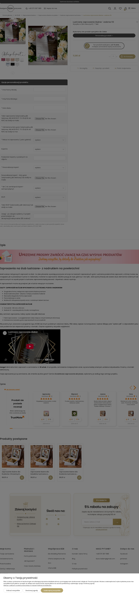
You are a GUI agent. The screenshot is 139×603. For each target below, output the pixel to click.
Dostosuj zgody (32, 590)
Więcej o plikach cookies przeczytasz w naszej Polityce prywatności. (27, 585)
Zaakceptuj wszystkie (52, 590)
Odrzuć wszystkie (13, 590)
